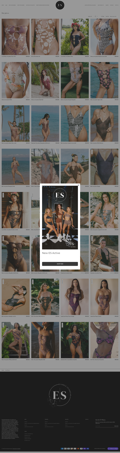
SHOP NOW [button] (60, 264)
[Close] (78, 185)
